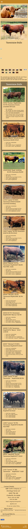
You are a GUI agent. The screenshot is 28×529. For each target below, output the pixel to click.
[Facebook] (4, 517)
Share (3, 519)
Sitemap (7, 526)
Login (26, 525)
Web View (25, 527)
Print (3, 526)
